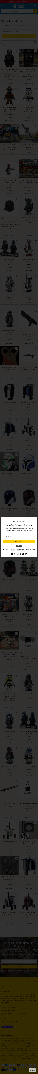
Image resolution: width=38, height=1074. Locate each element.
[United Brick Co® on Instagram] (18, 554)
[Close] (34, 519)
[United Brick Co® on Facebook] (12, 554)
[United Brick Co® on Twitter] (15, 554)
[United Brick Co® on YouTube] (23, 554)
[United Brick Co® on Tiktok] (20, 554)
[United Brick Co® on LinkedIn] (26, 554)
